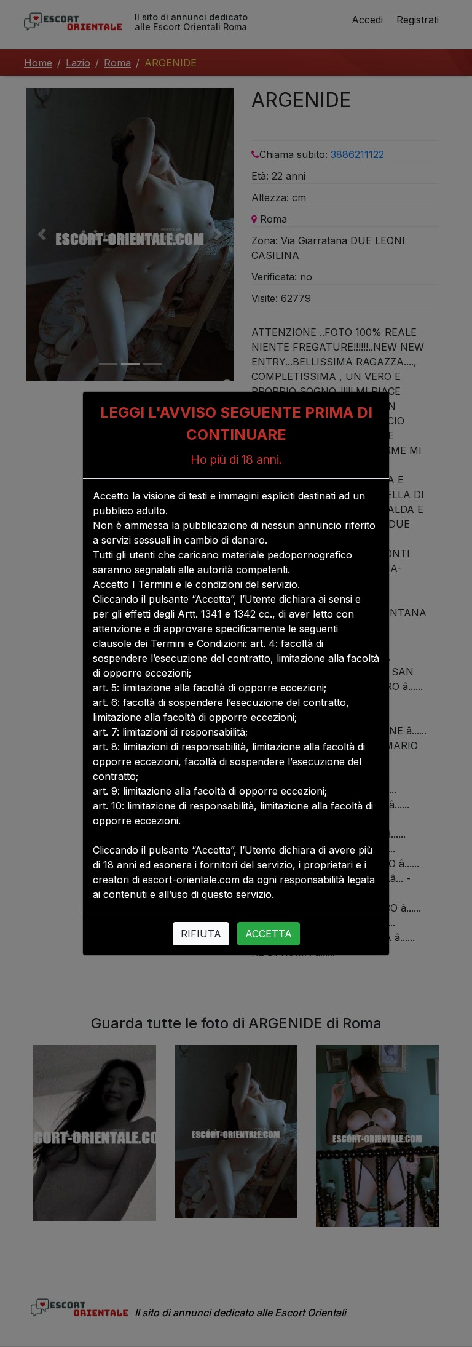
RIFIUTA (201, 934)
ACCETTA (268, 934)
